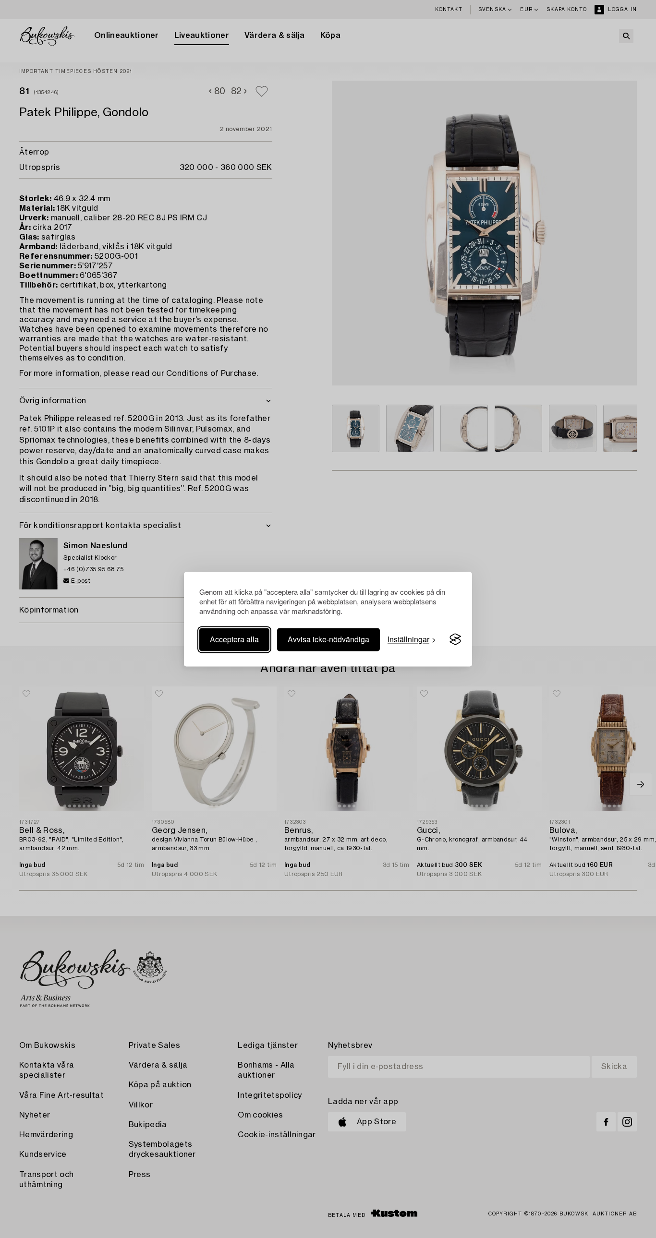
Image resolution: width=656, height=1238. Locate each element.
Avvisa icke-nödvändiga (328, 639)
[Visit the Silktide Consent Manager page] (455, 639)
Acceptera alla (234, 639)
